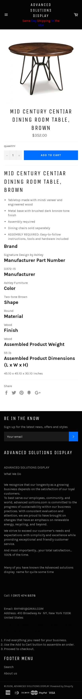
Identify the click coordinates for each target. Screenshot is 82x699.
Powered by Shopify (61, 686)
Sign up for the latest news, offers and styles (36, 427)
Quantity (9, 146)
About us (10, 673)
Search (9, 667)
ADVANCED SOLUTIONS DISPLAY (41, 10)
